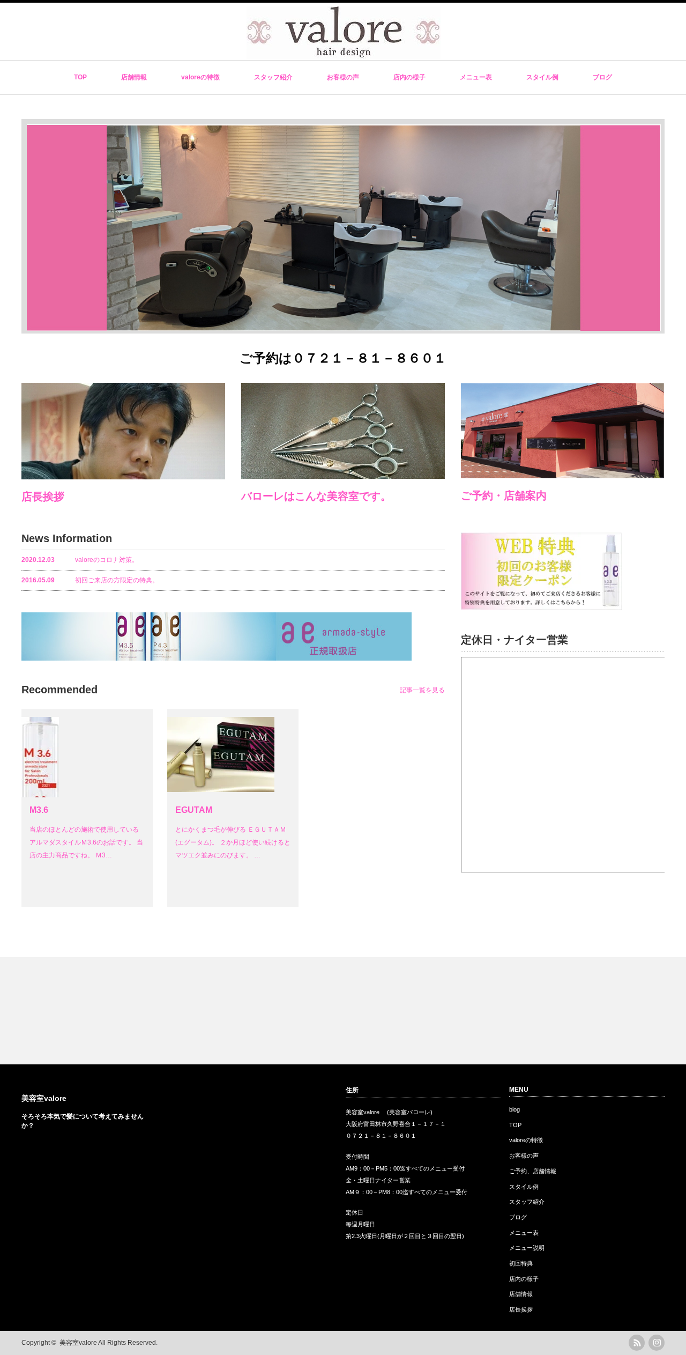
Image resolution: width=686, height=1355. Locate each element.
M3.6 (38, 810)
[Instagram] (656, 1343)
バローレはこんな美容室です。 (316, 496)
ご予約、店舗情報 (532, 1171)
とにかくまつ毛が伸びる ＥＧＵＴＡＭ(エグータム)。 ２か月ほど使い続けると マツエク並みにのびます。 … (232, 842)
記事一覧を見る (422, 690)
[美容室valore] (344, 54)
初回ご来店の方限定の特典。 (90, 580)
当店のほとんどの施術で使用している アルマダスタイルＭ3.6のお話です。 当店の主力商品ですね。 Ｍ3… (86, 842)
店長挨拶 (42, 496)
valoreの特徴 (200, 77)
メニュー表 (476, 77)
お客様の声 (343, 77)
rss (637, 1343)
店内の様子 (409, 77)
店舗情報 (134, 77)
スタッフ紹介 (273, 77)
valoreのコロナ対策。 (79, 560)
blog (514, 1109)
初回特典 (521, 1263)
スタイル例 (542, 77)
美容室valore (43, 1098)
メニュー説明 (527, 1248)
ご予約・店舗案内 (504, 495)
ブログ (602, 77)
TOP (80, 77)
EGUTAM (193, 810)
